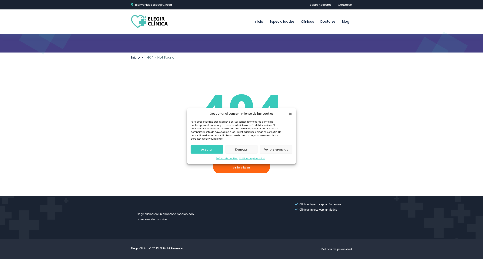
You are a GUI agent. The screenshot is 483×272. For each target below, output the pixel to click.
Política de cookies (227, 158)
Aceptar (207, 149)
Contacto (345, 5)
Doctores (327, 21)
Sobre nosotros (320, 5)
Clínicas (307, 21)
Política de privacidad (252, 158)
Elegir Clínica (139, 248)
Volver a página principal (241, 164)
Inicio (259, 21)
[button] (290, 114)
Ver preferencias (276, 149)
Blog (345, 21)
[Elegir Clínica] (149, 21)
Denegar (241, 149)
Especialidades (282, 21)
